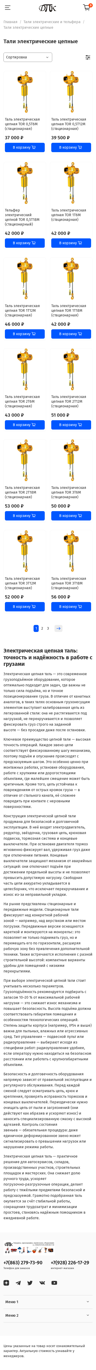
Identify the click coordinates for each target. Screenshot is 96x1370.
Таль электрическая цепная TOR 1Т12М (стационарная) (22, 310)
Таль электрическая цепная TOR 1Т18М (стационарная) (68, 310)
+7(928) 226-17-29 (70, 1263)
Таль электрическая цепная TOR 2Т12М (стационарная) (68, 401)
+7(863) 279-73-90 (22, 1263)
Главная (10, 22)
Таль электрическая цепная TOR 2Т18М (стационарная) (22, 492)
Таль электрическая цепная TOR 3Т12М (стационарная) (22, 583)
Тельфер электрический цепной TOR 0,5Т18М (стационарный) (22, 217)
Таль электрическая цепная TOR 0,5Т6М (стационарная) (22, 124)
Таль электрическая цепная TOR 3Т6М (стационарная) (68, 492)
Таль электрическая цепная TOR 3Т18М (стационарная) (68, 583)
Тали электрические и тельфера (52, 22)
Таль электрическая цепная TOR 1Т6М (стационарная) (68, 215)
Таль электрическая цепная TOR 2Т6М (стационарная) (22, 401)
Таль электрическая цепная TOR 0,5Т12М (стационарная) (68, 124)
